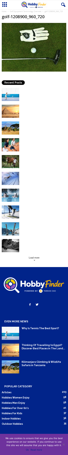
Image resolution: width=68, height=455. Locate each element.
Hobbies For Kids (12, 413)
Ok (27, 449)
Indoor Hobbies (11, 418)
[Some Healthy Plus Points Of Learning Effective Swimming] (10, 195)
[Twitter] (37, 305)
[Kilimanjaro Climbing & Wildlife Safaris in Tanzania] (10, 128)
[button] (62, 5)
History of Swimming (34, 173)
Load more (34, 257)
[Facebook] (30, 305)
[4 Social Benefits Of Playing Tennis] (10, 144)
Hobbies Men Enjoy (13, 402)
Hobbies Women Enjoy (15, 397)
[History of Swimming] (10, 178)
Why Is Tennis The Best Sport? (40, 89)
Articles (6, 392)
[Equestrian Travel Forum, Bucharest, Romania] (10, 161)
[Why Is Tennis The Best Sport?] (10, 94)
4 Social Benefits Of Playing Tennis (43, 139)
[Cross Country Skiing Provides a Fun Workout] (10, 212)
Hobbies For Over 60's (15, 408)
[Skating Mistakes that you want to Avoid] (10, 245)
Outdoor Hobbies (12, 423)
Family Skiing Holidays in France (41, 223)
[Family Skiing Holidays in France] (10, 228)
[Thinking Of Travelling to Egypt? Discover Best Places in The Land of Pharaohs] (10, 111)
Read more (36, 449)
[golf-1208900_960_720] (34, 47)
